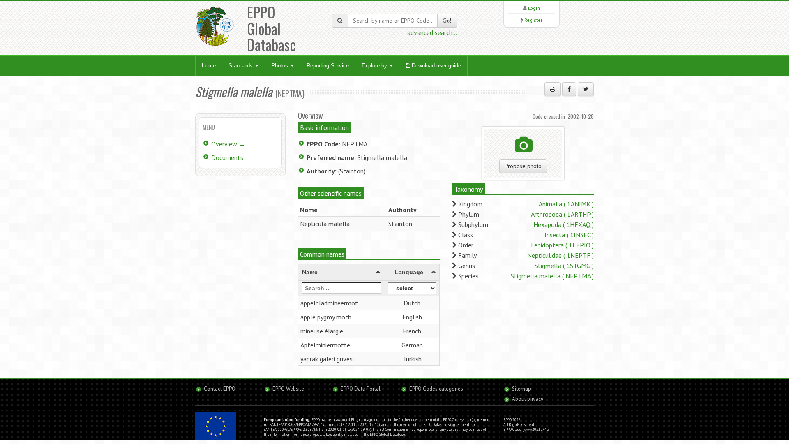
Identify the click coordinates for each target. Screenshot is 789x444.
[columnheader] (341, 272)
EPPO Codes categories (436, 388)
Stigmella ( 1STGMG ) (564, 265)
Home (209, 65)
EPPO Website (288, 388)
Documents (227, 157)
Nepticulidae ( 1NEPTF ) (560, 255)
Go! (447, 20)
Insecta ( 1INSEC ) (569, 235)
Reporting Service (328, 65)
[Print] (552, 89)
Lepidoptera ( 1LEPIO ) (562, 245)
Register (533, 20)
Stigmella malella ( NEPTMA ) (552, 276)
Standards (241, 65)
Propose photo (523, 166)
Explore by (375, 65)
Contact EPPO (219, 388)
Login (534, 8)
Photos (280, 65)
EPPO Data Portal (361, 388)
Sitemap (521, 388)
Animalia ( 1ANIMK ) (566, 204)
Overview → (228, 144)
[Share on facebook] (569, 89)
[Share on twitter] (586, 89)
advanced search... (432, 32)
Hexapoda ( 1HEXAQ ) (563, 224)
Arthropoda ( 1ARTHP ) (562, 214)
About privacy (527, 398)
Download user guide (435, 65)
